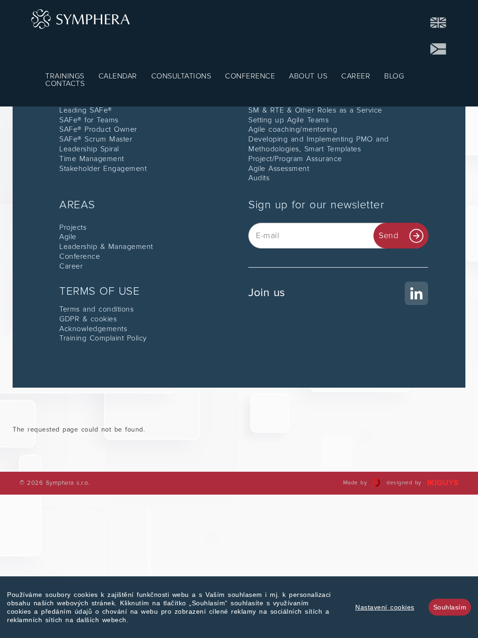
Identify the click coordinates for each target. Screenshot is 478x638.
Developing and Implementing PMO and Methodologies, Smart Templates (318, 144)
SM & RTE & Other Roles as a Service (315, 110)
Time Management (91, 158)
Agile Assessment (278, 168)
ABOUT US (308, 76)
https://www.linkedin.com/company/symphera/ (338, 286)
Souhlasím (450, 607)
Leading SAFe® (85, 110)
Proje (68, 227)
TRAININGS (64, 76)
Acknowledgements (93, 328)
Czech (438, 49)
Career (71, 266)
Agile (68, 236)
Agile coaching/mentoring (292, 129)
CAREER (355, 76)
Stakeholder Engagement (103, 168)
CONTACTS (64, 83)
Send (388, 235)
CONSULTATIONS (181, 76)
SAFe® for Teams (89, 120)
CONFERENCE (250, 76)
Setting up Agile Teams (288, 120)
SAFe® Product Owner (98, 129)
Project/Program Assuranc (292, 158)
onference (82, 256)
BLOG (394, 76)
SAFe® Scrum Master (95, 139)
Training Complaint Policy (103, 338)
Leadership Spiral (89, 149)
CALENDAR (117, 76)
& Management (126, 246)
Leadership (79, 246)
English (438, 22)
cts (82, 227)
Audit (257, 178)
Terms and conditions (96, 309)
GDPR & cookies (88, 319)
